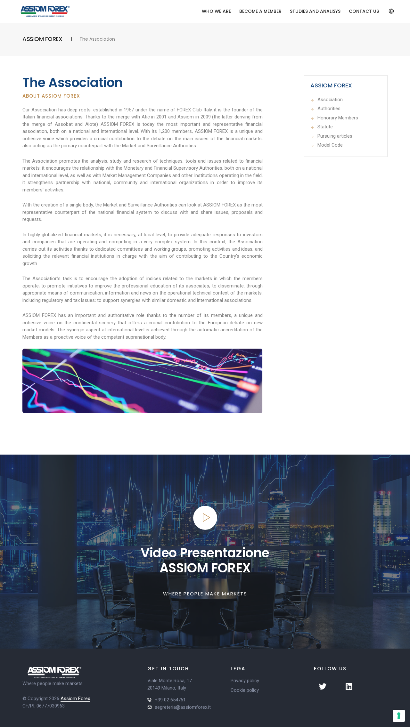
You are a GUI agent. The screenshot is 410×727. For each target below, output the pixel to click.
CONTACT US (364, 11)
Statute (325, 127)
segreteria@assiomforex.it (183, 707)
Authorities (328, 108)
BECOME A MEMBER (260, 11)
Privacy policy (245, 680)
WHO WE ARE (216, 11)
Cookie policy (245, 690)
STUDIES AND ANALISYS (315, 11)
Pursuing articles (334, 136)
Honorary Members (337, 118)
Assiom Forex (75, 698)
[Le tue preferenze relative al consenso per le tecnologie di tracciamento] (399, 716)
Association (330, 99)
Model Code (330, 145)
